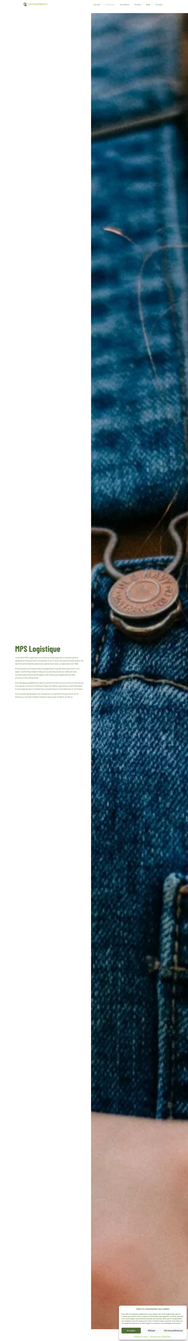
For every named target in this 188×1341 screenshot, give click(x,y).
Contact (158, 4)
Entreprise (110, 4)
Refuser (151, 1330)
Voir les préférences (173, 1330)
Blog (148, 4)
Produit (137, 4)
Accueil (97, 4)
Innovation (124, 4)
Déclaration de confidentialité (160, 1336)
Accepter (131, 1330)
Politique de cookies (141, 1336)
